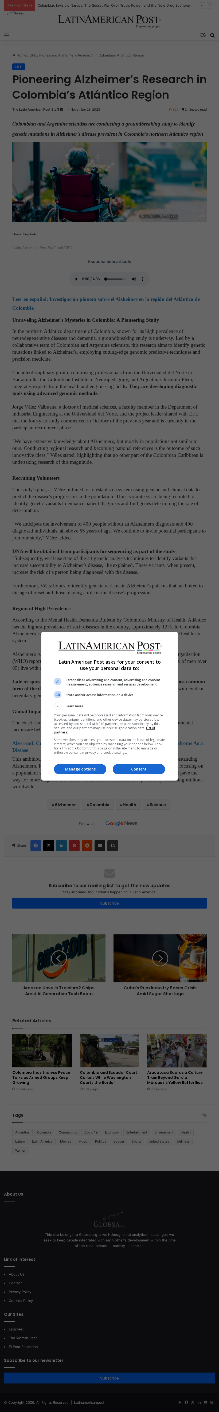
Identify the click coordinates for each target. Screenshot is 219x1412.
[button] (109, 706)
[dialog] (109, 706)
